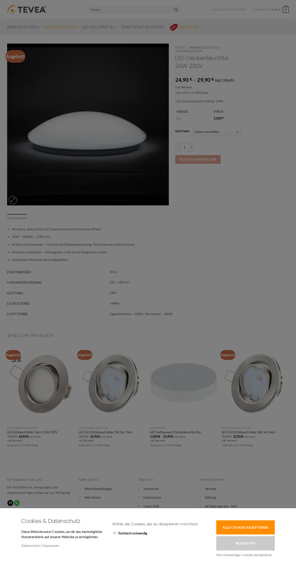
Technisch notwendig (132, 533)
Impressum (50, 545)
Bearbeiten (245, 543)
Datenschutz (30, 545)
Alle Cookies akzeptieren (245, 527)
